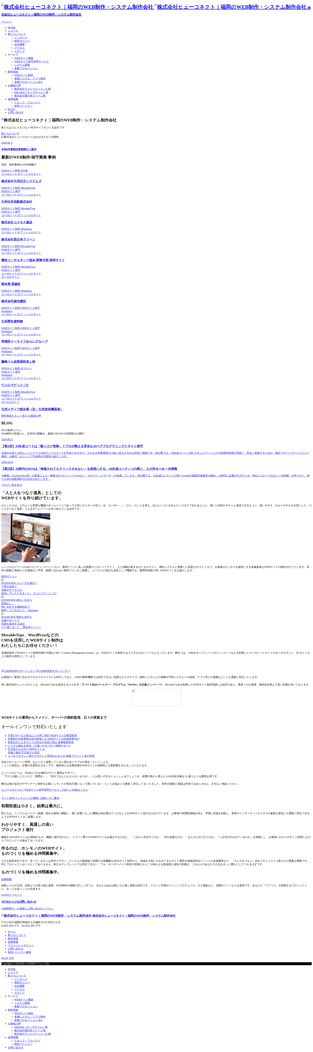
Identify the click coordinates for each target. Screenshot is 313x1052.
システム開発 (22, 65)
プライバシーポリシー (21, 945)
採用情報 (13, 99)
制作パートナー (23, 106)
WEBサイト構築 (23, 58)
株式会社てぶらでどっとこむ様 (32, 88)
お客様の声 (14, 85)
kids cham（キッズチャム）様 (31, 92)
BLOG (11, 109)
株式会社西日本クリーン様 (30, 95)
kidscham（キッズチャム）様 (31, 1027)
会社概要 (19, 44)
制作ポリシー (22, 41)
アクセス (19, 47)
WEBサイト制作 (23, 75)
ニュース (13, 30)
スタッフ (19, 51)
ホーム (12, 931)
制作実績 (13, 71)
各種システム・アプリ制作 (30, 78)
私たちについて (17, 34)
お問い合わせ (15, 112)
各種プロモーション (26, 68)
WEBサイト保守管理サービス (31, 61)
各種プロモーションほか (28, 82)
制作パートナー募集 (19, 952)
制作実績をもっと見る (14, 415)
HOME (12, 27)
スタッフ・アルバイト (27, 102)
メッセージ (20, 37)
